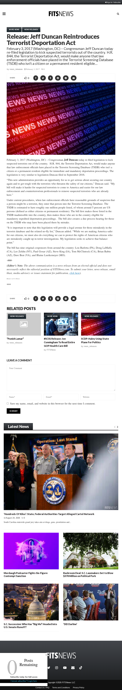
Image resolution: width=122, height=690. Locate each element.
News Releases (31, 29)
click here (74, 273)
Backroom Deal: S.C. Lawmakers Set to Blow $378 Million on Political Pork (88, 574)
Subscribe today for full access (23, 676)
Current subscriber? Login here (24, 680)
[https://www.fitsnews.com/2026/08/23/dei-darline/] (90, 602)
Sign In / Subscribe (114, 2)
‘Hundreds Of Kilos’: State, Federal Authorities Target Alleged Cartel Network (49, 514)
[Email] (74, 667)
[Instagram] (58, 667)
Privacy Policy (78, 688)
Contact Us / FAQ (42, 688)
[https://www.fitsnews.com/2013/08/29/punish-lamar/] (24, 324)
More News (14, 29)
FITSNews (51, 350)
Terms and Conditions (61, 688)
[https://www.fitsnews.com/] (61, 655)
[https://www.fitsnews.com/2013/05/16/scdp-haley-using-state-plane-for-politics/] (98, 324)
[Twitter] (50, 667)
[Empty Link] (115, 427)
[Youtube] (66, 667)
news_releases (16, 69)
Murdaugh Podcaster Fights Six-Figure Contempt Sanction (26, 574)
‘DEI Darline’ (70, 624)
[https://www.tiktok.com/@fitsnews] (81, 667)
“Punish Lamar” (15, 338)
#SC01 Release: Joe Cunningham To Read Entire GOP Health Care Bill (59, 342)
